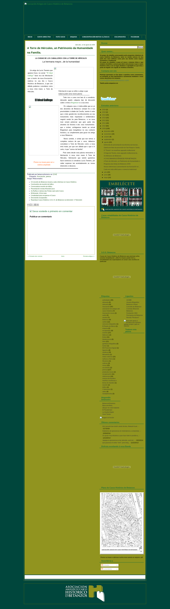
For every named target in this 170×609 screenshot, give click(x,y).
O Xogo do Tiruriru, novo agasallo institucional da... (121, 153)
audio (104, 315)
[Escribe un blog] (30, 204)
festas (104, 337)
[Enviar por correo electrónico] (28, 204)
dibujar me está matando (110, 408)
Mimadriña (106, 354)
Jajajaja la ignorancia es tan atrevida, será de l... (118, 440)
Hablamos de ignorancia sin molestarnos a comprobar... (121, 431)
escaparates (106, 330)
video (104, 391)
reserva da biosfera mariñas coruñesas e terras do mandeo (109, 381)
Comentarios (107, 569)
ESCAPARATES (120, 37)
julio (105, 172)
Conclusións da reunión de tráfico (42, 184)
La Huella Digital (108, 412)
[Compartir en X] (33, 204)
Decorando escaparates (39, 198)
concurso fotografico (109, 324)
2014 (104, 115)
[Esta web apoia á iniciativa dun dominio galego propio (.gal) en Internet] (134, 326)
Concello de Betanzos (133, 307)
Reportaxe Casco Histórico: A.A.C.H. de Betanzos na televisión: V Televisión (56, 200)
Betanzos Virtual (132, 304)
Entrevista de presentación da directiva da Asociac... (121, 145)
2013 (104, 118)
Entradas (106, 565)
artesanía (105, 304)
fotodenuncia (106, 339)
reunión (105, 385)
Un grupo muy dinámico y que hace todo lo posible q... (120, 435)
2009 (104, 128)
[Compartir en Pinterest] (37, 204)
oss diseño (106, 368)
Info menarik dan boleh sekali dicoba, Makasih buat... (120, 426)
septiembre (108, 139)
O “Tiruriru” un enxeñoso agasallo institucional (119, 150)
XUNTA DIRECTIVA (44, 37)
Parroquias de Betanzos (134, 315)
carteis (104, 322)
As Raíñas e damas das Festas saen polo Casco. (47, 191)
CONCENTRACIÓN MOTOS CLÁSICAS (95, 37)
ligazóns (105, 350)
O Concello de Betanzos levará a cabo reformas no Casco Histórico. (54, 182)
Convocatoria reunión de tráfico (41, 186)
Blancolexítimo (107, 405)
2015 (104, 112)
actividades (106, 300)
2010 (104, 126)
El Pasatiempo (107, 410)
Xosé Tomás (106, 414)
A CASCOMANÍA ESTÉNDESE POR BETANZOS (120, 158)
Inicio (62, 256)
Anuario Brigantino (132, 302)
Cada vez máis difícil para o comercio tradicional (120, 169)
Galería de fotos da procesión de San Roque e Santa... (122, 147)
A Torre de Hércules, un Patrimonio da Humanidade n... (122, 161)
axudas (104, 317)
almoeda (105, 302)
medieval (105, 352)
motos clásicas (107, 357)
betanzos (105, 320)
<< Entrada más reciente (35, 256)
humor (104, 346)
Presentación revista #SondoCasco (43, 189)
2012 (104, 120)
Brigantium (75, 103)
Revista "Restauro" (132, 317)
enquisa (105, 328)
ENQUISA (73, 37)
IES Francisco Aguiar (109, 348)
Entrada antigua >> (88, 256)
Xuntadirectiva (107, 394)
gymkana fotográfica (109, 344)
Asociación (41, 176)
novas (104, 365)
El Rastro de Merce (108, 326)
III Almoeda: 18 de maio (39, 193)
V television (106, 389)
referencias (106, 376)
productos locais (107, 372)
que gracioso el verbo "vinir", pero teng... (116, 443)
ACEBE (129, 300)
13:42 (55, 174)
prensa (48, 176)
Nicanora (105, 361)
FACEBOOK (135, 37)
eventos (105, 333)
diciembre (107, 131)
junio (106, 175)
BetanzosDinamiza (108, 403)
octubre (107, 137)
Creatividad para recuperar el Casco (43, 195)
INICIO (30, 37)
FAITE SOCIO (60, 37)
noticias (105, 363)
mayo (106, 177)
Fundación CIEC (132, 313)
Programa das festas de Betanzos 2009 (117, 164)
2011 (104, 123)
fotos (104, 341)
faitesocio (105, 335)
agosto (106, 142)
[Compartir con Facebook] (35, 204)
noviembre (108, 134)
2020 (104, 109)
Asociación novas (108, 313)
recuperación (106, 374)
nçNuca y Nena (107, 359)
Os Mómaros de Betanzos (112, 156)
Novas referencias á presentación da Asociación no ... (122, 167)
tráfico (104, 387)
